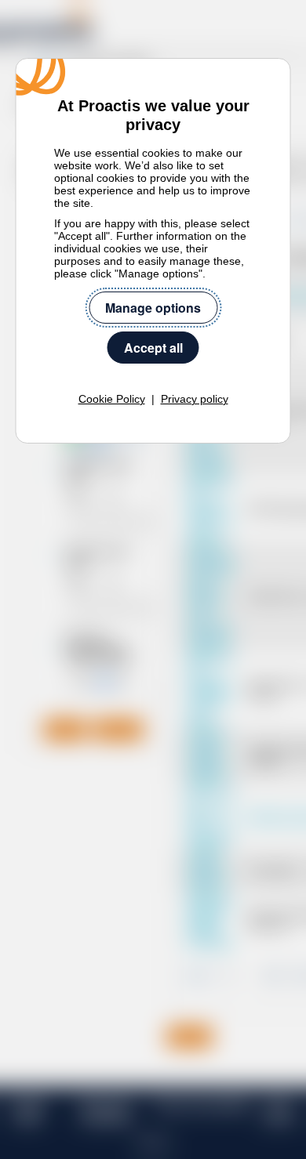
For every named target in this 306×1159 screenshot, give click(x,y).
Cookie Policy (111, 399)
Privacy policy (194, 399)
